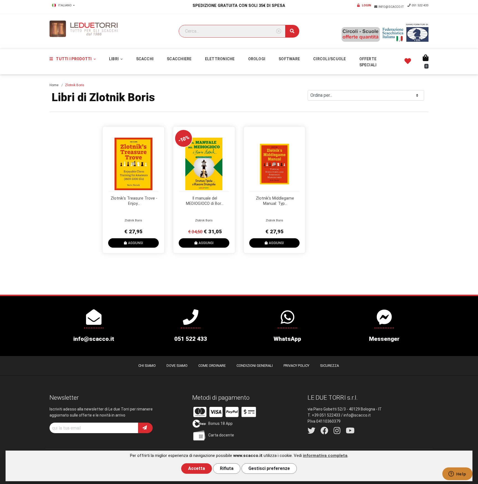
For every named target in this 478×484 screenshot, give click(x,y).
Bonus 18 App (220, 423)
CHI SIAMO (147, 365)
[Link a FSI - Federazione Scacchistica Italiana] (393, 34)
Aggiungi (135, 243)
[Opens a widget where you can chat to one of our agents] (457, 474)
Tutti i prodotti (73, 59)
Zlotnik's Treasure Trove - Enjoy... (134, 201)
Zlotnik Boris (133, 220)
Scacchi (145, 59)
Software (289, 59)
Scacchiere (179, 59)
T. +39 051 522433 (324, 415)
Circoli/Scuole (329, 59)
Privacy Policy (296, 365)
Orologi (257, 59)
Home (54, 85)
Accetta (196, 468)
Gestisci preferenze (269, 468)
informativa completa (325, 455)
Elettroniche (220, 59)
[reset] (278, 31)
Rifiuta (226, 468)
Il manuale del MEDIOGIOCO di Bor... (205, 201)
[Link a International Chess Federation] (417, 34)
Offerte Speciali (368, 62)
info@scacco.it (391, 7)
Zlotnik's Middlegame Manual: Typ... (275, 201)
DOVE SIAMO (177, 365)
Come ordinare (212, 365)
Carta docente (221, 435)
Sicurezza (329, 365)
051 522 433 (420, 5)
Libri (114, 59)
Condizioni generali (255, 365)
